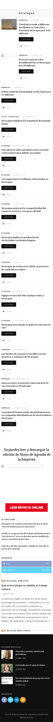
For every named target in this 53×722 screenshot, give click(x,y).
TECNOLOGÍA (13, 117)
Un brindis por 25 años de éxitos (30, 665)
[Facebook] (4, 700)
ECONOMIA (5, 146)
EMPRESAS (23, 20)
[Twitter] (10, 700)
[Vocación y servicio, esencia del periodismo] (7, 654)
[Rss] (23, 700)
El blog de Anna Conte (17, 631)
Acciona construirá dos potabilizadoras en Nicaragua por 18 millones (34, 62)
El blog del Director (16, 581)
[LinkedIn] (17, 700)
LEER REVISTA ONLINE (26, 507)
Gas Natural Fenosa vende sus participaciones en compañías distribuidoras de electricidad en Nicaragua (26, 415)
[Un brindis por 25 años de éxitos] (7, 668)
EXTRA (4, 117)
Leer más (26, 39)
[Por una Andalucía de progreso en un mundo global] (7, 680)
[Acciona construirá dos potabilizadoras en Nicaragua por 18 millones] (9, 59)
